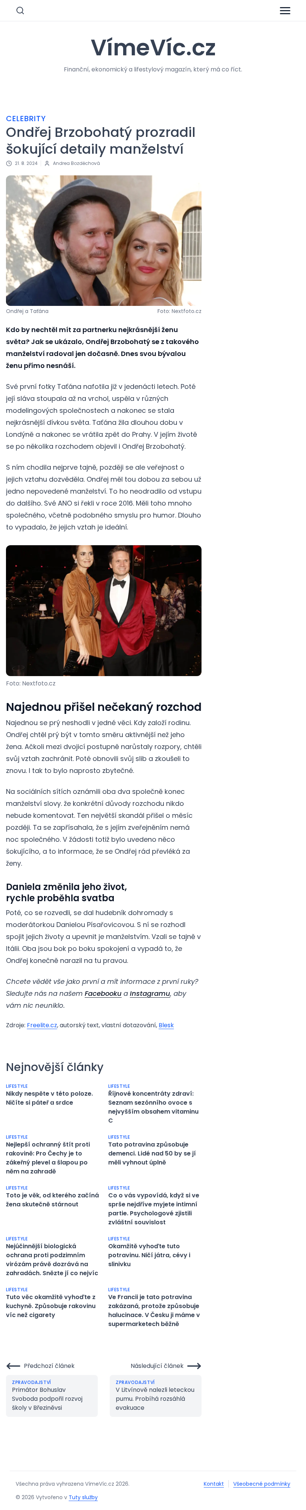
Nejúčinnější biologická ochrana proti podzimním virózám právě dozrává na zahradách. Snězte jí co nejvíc (52, 1259)
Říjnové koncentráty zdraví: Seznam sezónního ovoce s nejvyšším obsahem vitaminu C (153, 1107)
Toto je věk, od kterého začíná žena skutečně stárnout (52, 1200)
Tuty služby (83, 1497)
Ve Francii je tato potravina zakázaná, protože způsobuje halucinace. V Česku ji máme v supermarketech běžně (154, 1310)
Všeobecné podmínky (261, 1484)
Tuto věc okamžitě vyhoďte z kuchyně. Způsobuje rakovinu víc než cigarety (51, 1306)
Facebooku (103, 993)
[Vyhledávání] (20, 10)
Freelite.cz (42, 1025)
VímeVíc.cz (153, 47)
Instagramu (150, 993)
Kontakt (214, 1484)
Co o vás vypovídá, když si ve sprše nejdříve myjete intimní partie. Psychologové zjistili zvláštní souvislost (153, 1209)
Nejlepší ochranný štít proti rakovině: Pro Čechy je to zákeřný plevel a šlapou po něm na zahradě (48, 1158)
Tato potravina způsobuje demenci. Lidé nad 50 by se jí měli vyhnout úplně (152, 1153)
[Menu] (285, 10)
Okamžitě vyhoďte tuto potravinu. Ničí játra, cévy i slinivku (149, 1255)
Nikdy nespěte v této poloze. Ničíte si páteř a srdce (49, 1098)
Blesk (166, 1025)
